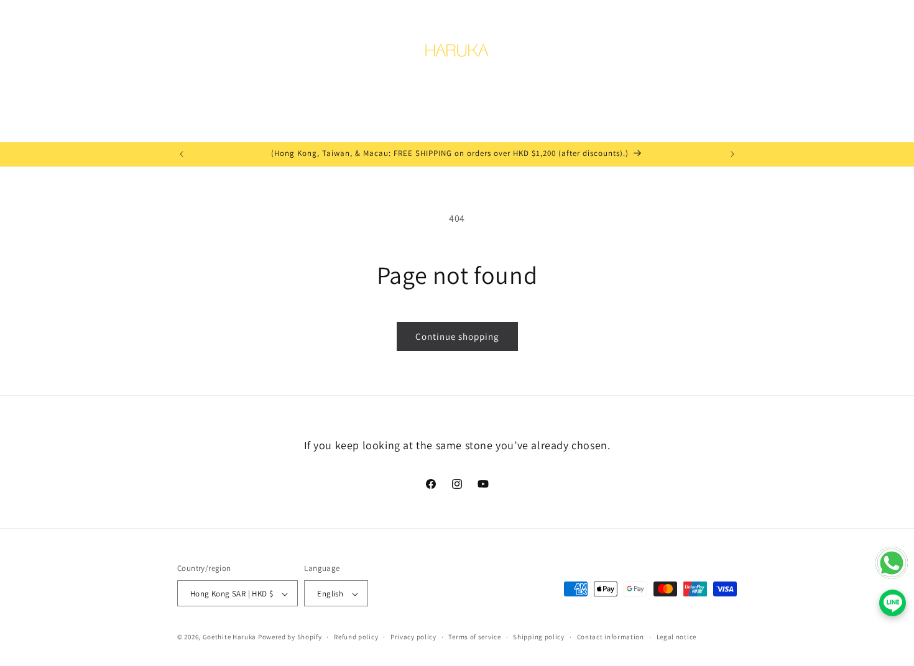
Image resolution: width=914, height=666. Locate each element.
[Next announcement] (732, 154)
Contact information (610, 636)
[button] (191, 54)
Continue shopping (457, 336)
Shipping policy (539, 636)
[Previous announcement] (181, 154)
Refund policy (356, 636)
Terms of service (474, 636)
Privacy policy (413, 636)
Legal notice (676, 636)
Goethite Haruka (230, 637)
